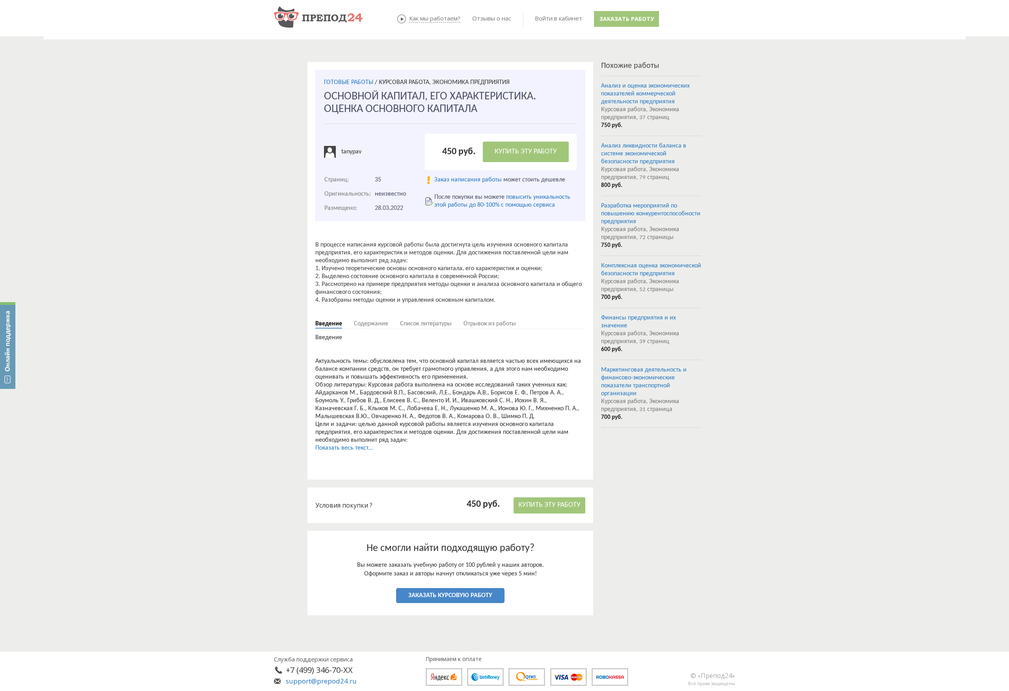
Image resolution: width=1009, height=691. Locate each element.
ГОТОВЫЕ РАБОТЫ (348, 82)
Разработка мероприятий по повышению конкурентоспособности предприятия (650, 214)
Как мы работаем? (434, 18)
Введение (328, 324)
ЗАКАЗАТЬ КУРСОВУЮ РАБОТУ (450, 595)
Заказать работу (626, 18)
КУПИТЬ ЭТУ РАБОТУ (526, 151)
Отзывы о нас (491, 18)
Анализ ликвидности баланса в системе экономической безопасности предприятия (643, 154)
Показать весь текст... (344, 448)
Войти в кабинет (558, 18)
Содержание (371, 324)
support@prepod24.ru (321, 680)
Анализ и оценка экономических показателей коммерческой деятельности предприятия (645, 94)
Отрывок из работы (490, 324)
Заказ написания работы (468, 180)
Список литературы (426, 324)
